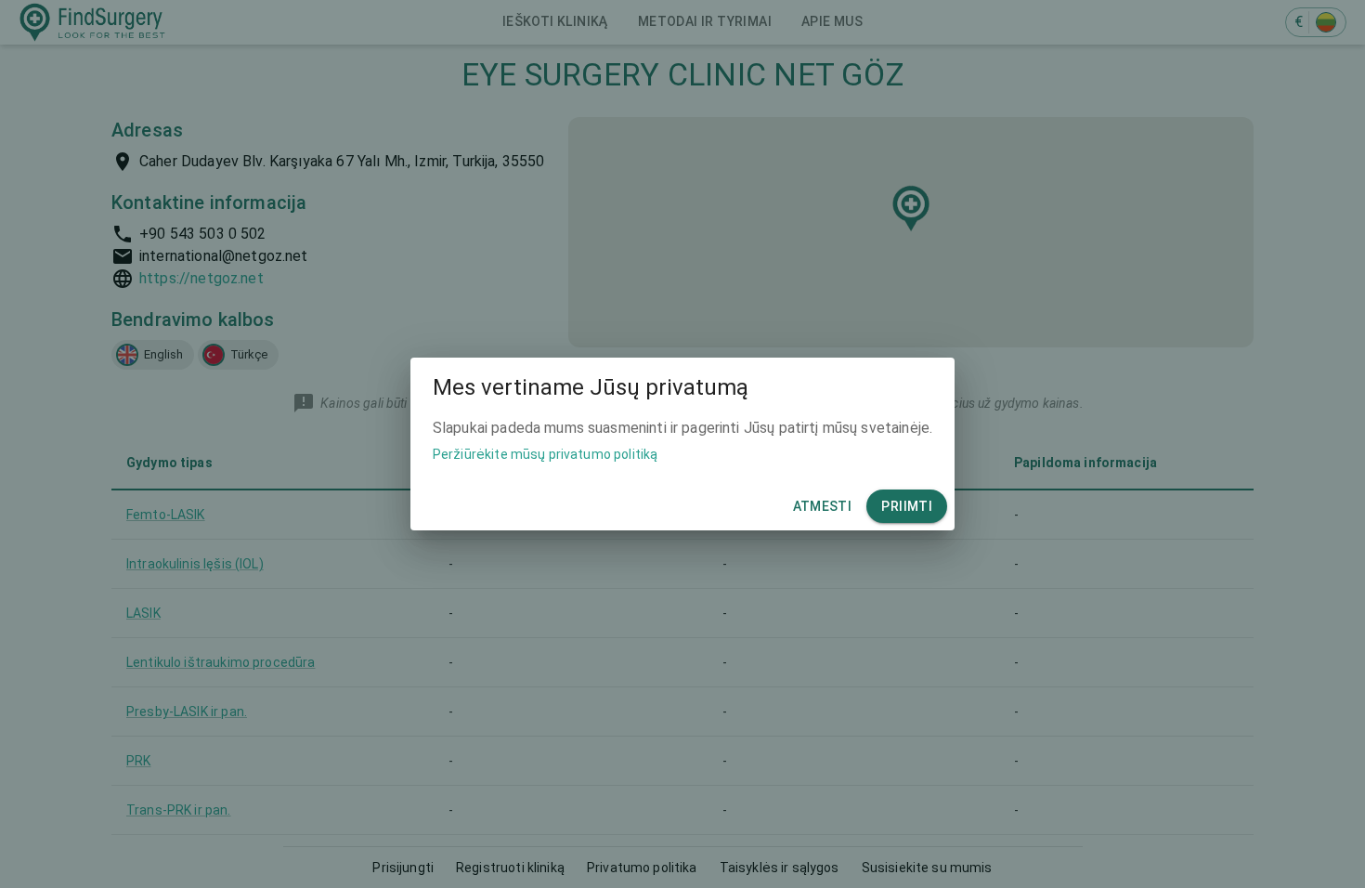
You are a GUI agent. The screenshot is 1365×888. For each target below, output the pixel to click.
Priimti (906, 506)
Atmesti (822, 506)
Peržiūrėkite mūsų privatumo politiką (545, 454)
